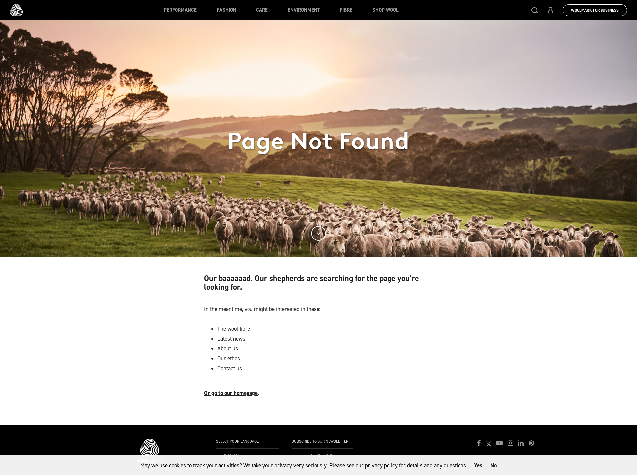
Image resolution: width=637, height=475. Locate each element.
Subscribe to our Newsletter (320, 441)
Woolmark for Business (595, 10)
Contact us (229, 368)
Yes (478, 465)
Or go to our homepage (231, 393)
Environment (304, 10)
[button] (534, 10)
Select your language (237, 441)
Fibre (346, 10)
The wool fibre (233, 328)
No (493, 465)
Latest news (231, 338)
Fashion (226, 10)
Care (262, 10)
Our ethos (228, 358)
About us (227, 348)
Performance (180, 10)
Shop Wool (385, 10)
